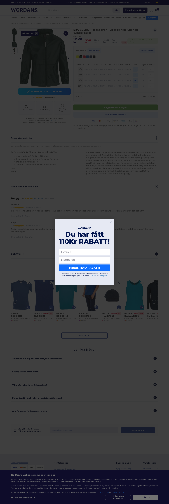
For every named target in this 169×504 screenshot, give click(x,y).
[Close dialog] (111, 222)
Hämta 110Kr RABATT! (84, 267)
